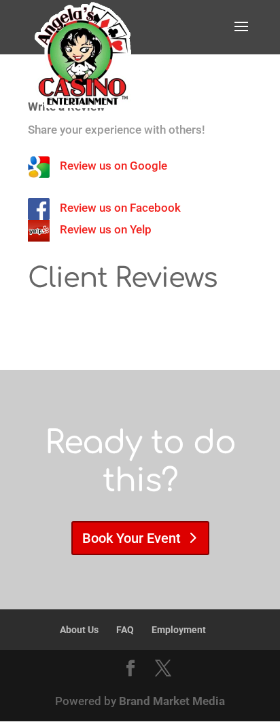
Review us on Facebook (120, 207)
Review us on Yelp (106, 229)
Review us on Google (113, 165)
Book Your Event (131, 538)
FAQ (125, 629)
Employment (179, 629)
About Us (79, 629)
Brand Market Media (172, 701)
